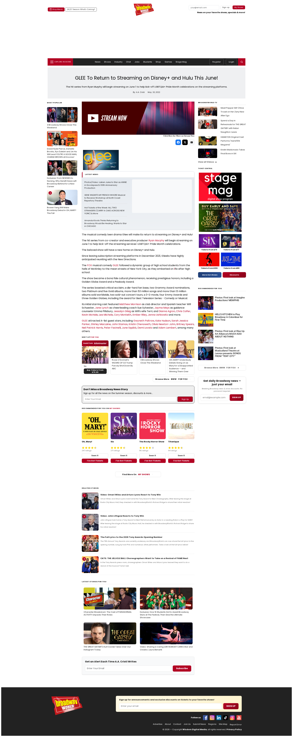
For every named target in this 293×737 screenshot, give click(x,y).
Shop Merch (57, 9)
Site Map (223, 724)
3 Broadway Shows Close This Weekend (61, 119)
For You (94, 337)
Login (231, 61)
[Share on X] (185, 142)
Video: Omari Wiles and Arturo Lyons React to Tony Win (130, 494)
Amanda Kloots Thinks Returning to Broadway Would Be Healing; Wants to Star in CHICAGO (105, 223)
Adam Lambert (167, 327)
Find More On (136, 474)
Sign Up (230, 706)
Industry (118, 61)
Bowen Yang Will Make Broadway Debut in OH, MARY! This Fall (61, 203)
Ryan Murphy (156, 240)
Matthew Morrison (130, 304)
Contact (177, 724)
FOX (89, 265)
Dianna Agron (167, 311)
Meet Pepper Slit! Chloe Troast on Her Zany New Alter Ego (232, 111)
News (98, 61)
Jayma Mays (162, 307)
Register (216, 61)
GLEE (116, 265)
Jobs (137, 61)
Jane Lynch (102, 307)
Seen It (94, 455)
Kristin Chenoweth (140, 324)
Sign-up (226, 7)
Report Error (236, 724)
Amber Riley (139, 314)
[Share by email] (191, 142)
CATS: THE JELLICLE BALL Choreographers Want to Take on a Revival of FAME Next (144, 558)
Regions (212, 724)
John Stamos (120, 324)
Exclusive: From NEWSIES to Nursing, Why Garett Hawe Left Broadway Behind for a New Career (61, 175)
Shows (107, 61)
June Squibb (129, 327)
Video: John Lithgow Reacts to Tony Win (122, 515)
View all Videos (206, 161)
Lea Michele (106, 314)
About (168, 724)
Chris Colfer (183, 311)
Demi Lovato (144, 327)
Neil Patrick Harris (92, 327)
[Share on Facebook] (178, 142)
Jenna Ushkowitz (158, 314)
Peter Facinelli (112, 327)
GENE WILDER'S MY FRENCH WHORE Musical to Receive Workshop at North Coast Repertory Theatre (105, 198)
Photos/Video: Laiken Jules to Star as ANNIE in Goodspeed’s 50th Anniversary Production (105, 185)
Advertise (157, 724)
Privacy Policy (234, 729)
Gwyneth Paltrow (143, 320)
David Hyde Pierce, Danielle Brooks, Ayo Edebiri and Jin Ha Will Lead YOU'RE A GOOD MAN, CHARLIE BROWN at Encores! (62, 146)
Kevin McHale (90, 314)
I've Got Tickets (95, 460)
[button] (241, 62)
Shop (158, 61)
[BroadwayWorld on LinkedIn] (219, 717)
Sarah (175, 320)
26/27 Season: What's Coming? (81, 9)
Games (168, 61)
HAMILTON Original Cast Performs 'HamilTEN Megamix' (232, 141)
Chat (128, 61)
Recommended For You (210, 288)
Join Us (187, 724)
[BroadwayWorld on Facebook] (205, 717)
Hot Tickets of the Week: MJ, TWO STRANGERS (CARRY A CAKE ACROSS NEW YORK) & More (104, 210)
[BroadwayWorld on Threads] (232, 717)
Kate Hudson (162, 320)
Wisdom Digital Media (195, 729)
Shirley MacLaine (101, 324)
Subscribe (182, 668)
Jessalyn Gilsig (122, 311)
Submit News (199, 724)
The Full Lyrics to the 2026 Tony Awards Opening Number (131, 537)
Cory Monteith (122, 314)
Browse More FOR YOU (171, 379)
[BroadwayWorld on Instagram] (212, 717)
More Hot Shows (209, 275)
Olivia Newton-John (163, 324)
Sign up (236, 397)
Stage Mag (181, 61)
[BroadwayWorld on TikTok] (225, 717)
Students (147, 61)
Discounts (234, 275)
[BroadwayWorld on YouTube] (239, 717)
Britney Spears (185, 324)
